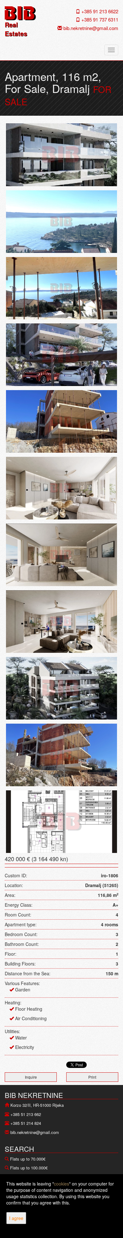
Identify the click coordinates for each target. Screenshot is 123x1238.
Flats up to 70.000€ (27, 1159)
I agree (16, 1218)
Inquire (31, 1077)
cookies (61, 1183)
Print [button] (92, 1077)
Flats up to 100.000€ (29, 1168)
